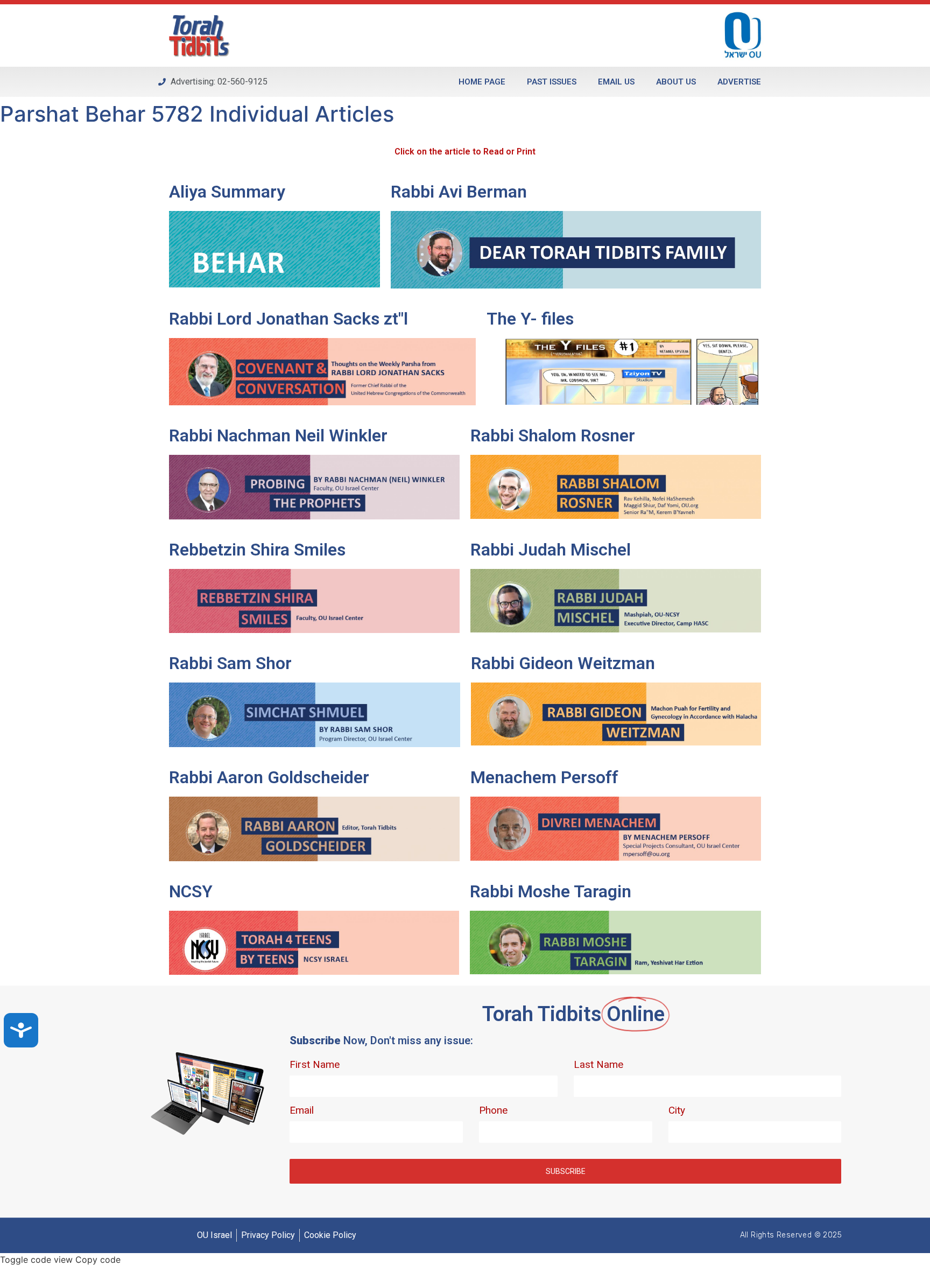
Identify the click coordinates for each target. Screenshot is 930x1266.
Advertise (739, 82)
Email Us (616, 82)
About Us (676, 82)
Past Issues (551, 82)
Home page (482, 82)
